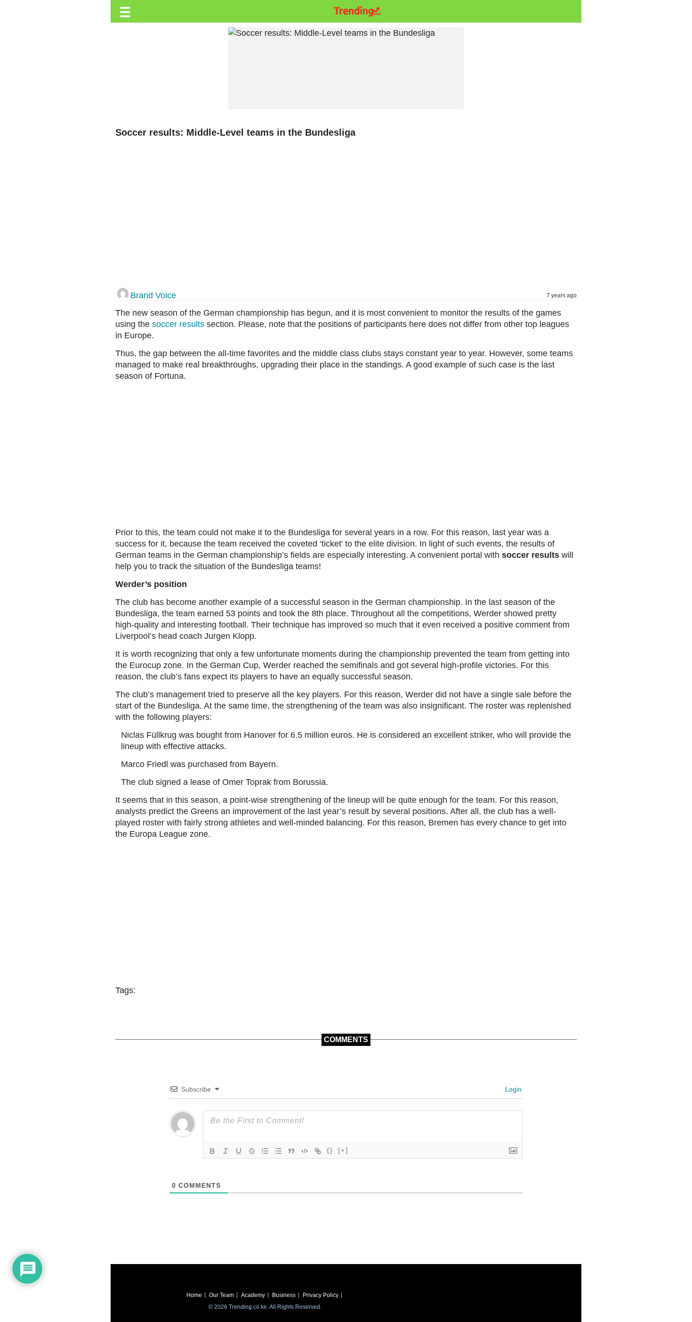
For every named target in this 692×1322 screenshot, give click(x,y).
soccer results (178, 324)
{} (330, 1150)
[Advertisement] (341, 213)
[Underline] (238, 1151)
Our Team (221, 1295)
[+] (343, 1150)
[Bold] (212, 1151)
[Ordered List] (265, 1151)
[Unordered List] (278, 1151)
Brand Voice (153, 295)
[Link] (317, 1151)
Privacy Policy (320, 1295)
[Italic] (225, 1151)
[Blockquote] (291, 1151)
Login (512, 1089)
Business (284, 1295)
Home (194, 1295)
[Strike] (251, 1151)
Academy (253, 1295)
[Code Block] (304, 1151)
